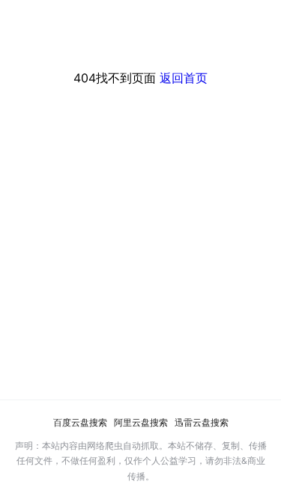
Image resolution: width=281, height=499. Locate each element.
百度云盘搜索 (80, 422)
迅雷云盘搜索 (202, 422)
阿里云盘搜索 (141, 422)
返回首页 (184, 77)
